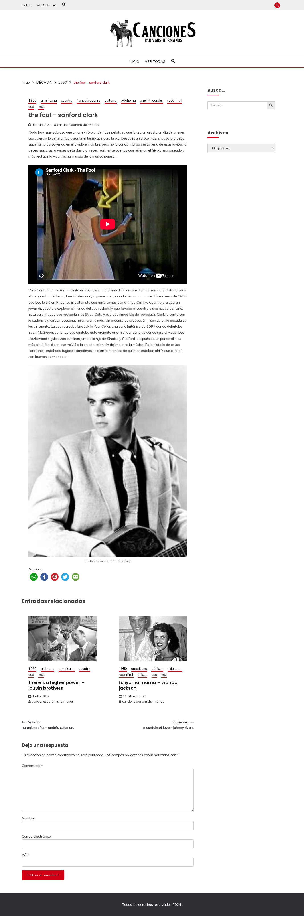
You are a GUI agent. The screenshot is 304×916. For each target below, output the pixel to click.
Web (26, 854)
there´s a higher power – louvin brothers (56, 685)
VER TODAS (47, 5)
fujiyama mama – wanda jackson (148, 685)
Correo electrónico (36, 836)
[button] (64, 5)
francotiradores (88, 100)
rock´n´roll (174, 100)
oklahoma (128, 100)
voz (41, 106)
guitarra (111, 100)
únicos (142, 674)
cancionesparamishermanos (78, 125)
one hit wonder (151, 100)
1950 (32, 100)
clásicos (157, 668)
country (66, 100)
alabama (47, 668)
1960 (32, 668)
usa (31, 106)
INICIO (27, 5)
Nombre (28, 818)
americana (49, 100)
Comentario (32, 765)
